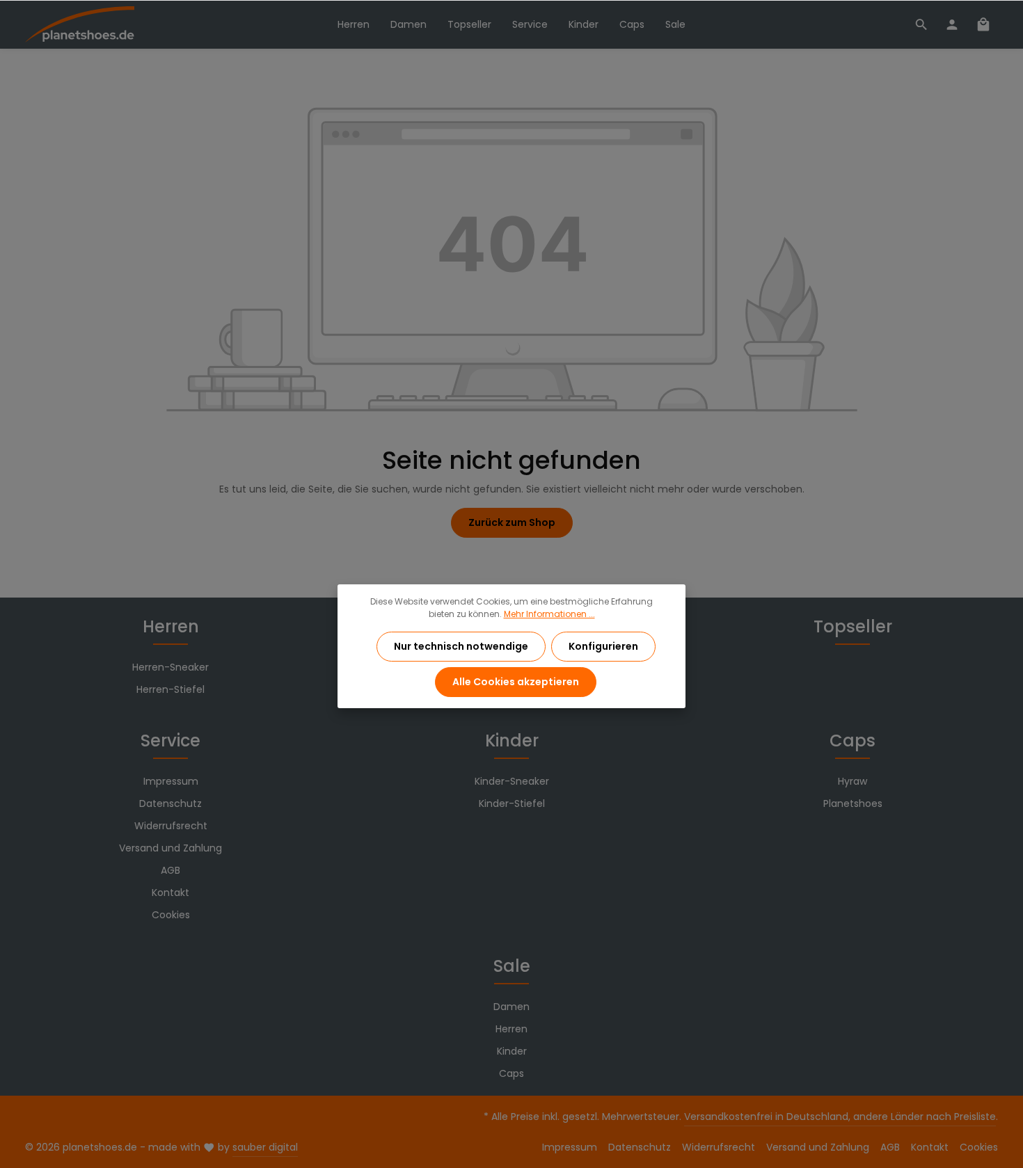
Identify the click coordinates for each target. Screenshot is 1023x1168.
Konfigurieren (603, 646)
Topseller (853, 626)
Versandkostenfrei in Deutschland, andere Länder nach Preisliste (840, 1116)
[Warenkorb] (983, 24)
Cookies (171, 915)
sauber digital (265, 1147)
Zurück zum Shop (511, 522)
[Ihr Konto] (952, 24)
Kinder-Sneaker (512, 781)
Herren (171, 626)
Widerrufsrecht (170, 826)
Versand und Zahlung (170, 848)
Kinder (512, 740)
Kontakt (170, 892)
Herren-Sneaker (170, 667)
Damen (511, 1007)
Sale (511, 965)
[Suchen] (921, 24)
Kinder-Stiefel (512, 803)
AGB (170, 870)
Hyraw (852, 781)
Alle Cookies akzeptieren (515, 682)
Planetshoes (852, 803)
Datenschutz (170, 803)
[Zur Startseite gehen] (79, 24)
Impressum (170, 781)
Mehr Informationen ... (549, 614)
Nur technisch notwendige (461, 646)
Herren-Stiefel (170, 689)
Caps (852, 740)
